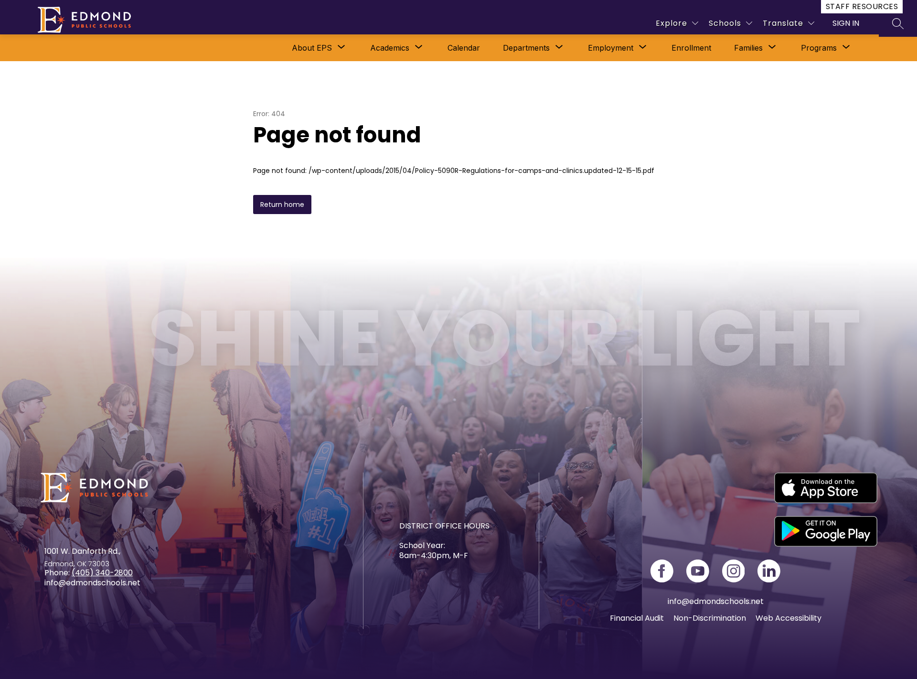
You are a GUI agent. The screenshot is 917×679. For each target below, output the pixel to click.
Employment (610, 48)
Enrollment (691, 48)
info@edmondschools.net (716, 601)
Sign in (845, 23)
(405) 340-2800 (102, 572)
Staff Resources (862, 6)
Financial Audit (637, 618)
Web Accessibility (788, 618)
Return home (282, 204)
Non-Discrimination (709, 618)
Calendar (464, 48)
